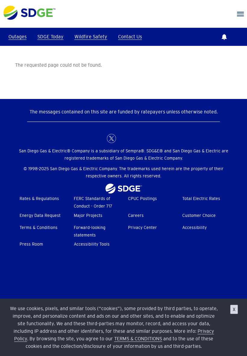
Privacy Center (142, 227)
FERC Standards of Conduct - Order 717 (93, 202)
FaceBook (99, 138)
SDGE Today (50, 36)
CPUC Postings (142, 198)
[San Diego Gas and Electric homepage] (29, 18)
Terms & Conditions (39, 227)
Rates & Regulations (39, 198)
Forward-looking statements (89, 231)
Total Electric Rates (201, 198)
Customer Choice (199, 215)
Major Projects (88, 215)
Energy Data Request (40, 215)
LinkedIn (123, 138)
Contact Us (130, 36)
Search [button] (241, 37)
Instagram (135, 138)
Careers (136, 215)
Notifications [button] (224, 37)
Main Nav (240, 14)
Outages (17, 36)
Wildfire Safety (90, 36)
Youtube (147, 138)
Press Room (31, 244)
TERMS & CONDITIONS (138, 338)
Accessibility (194, 227)
